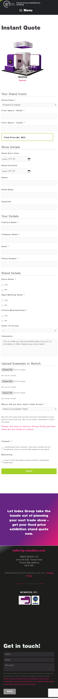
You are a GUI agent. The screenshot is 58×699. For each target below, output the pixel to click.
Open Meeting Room (13, 295)
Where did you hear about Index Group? (23, 404)
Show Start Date (10, 153)
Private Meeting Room (14, 310)
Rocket (41, 583)
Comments (7, 336)
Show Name (7, 190)
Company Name (10, 234)
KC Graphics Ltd (19, 583)
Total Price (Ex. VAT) (14, 137)
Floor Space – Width (12, 111)
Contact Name (10, 222)
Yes (6, 285)
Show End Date (9, 166)
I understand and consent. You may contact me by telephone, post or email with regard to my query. (27, 448)
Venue (4, 178)
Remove (22, 80)
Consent (6, 441)
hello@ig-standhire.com (29, 551)
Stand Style (8, 100)
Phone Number (10, 259)
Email (5, 247)
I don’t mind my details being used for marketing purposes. (26, 461)
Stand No (6, 202)
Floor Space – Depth (13, 123)
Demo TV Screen (10, 326)
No (6, 289)
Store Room (8, 279)
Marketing (6, 455)
